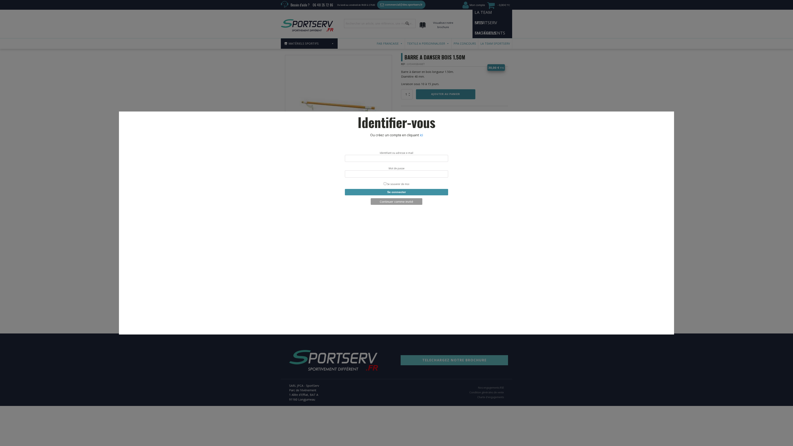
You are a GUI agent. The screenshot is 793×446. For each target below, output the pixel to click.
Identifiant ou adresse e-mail (396, 153)
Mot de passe (397, 168)
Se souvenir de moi (397, 184)
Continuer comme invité (396, 201)
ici (421, 135)
